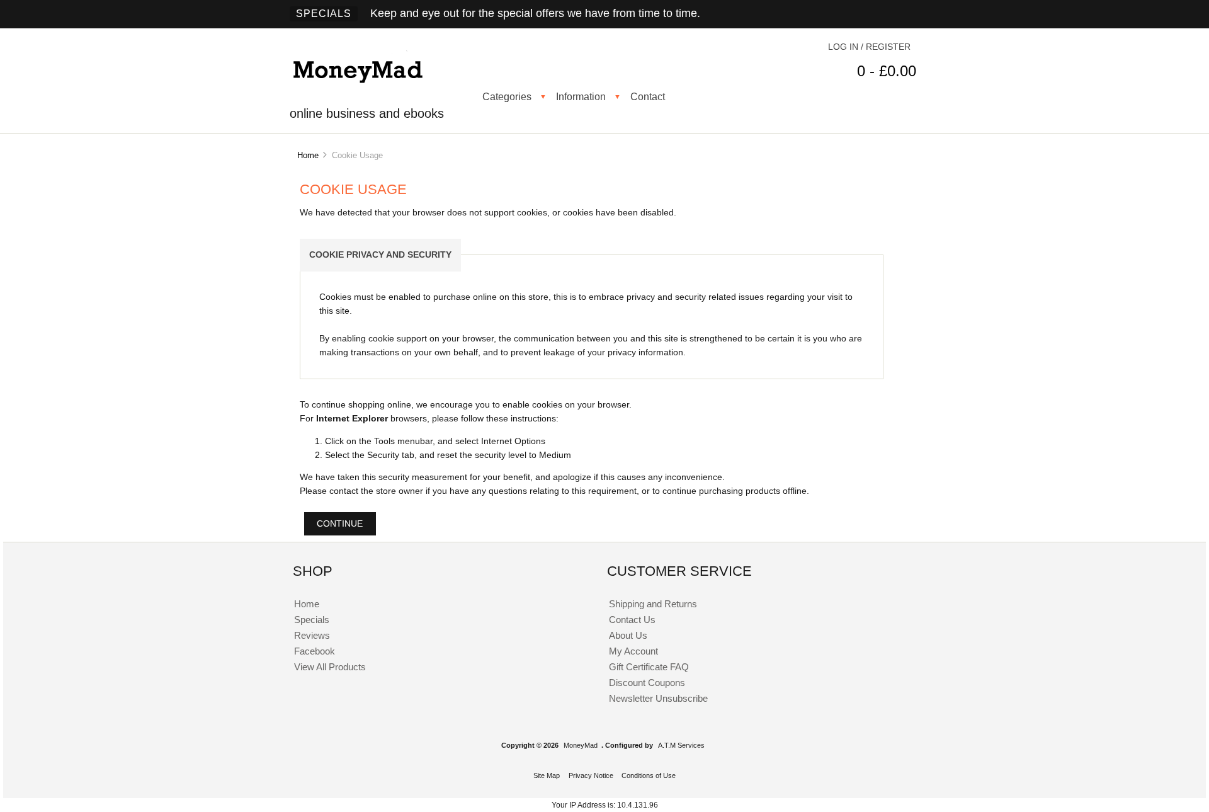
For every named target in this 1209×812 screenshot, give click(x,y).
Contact (647, 96)
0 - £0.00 (886, 70)
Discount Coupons (647, 682)
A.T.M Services (681, 745)
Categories (506, 96)
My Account (633, 651)
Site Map (546, 775)
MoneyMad (581, 745)
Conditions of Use (649, 775)
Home (308, 155)
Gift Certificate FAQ (649, 666)
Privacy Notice (591, 775)
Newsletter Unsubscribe (658, 698)
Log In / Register (869, 47)
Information (581, 96)
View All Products (330, 666)
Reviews (312, 635)
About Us (628, 635)
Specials (323, 13)
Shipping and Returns (653, 603)
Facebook (314, 651)
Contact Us (632, 619)
